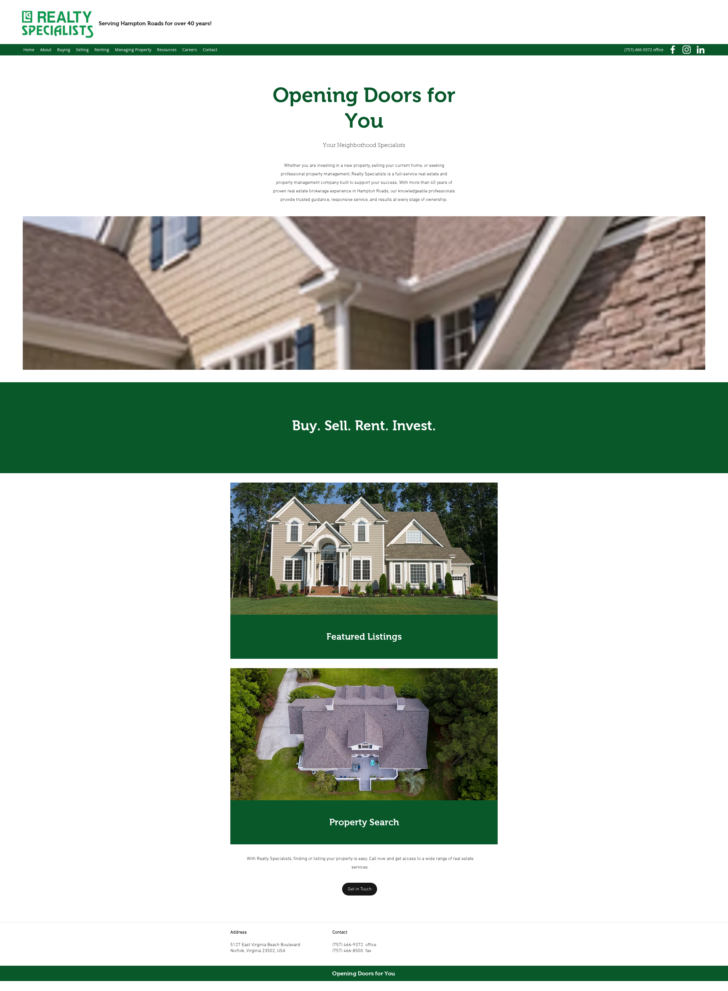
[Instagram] (686, 49)
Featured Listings (364, 636)
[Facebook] (672, 49)
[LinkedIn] (700, 49)
